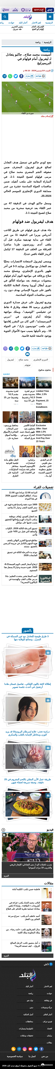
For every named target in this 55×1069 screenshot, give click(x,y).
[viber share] (5, 348)
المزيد (6, 876)
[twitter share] (16, 76)
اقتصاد (49, 1028)
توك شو (30, 1000)
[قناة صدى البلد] (50, 10)
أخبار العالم (48, 1014)
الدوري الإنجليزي (40, 360)
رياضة (38, 42)
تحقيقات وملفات (26, 1036)
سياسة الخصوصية (15, 1056)
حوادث (11, 22)
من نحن (44, 1056)
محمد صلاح (24, 360)
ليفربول (10, 360)
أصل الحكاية (28, 1014)
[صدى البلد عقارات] (15, 10)
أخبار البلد (23, 22)
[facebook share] (21, 76)
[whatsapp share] (10, 76)
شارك (28, 76)
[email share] (4, 76)
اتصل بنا (32, 1056)
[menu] (50, 16)
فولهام (27, 365)
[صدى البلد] (27, 16)
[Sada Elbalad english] (5, 10)
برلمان (49, 1036)
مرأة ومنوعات (46, 1007)
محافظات (29, 1021)
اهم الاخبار (36, 22)
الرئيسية (49, 22)
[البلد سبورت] (38, 10)
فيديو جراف (47, 1021)
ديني (31, 1007)
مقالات (49, 1043)
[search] (5, 16)
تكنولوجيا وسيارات (26, 1028)
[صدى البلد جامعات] (26, 10)
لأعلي (46, 964)
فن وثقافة (48, 1000)
